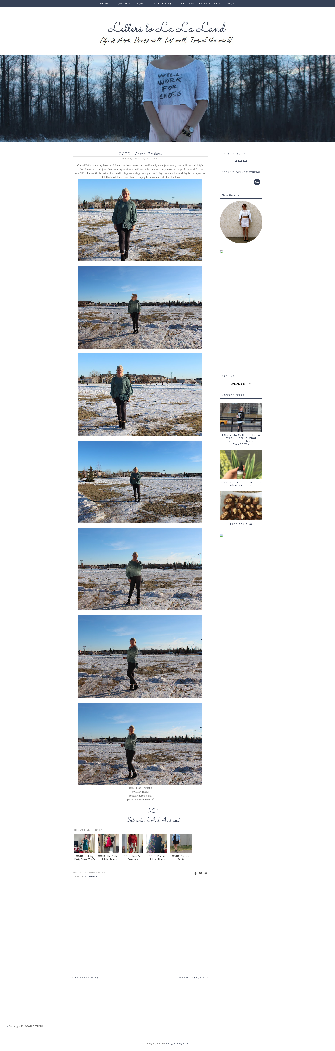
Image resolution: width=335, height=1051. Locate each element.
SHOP (230, 3)
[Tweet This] (201, 874)
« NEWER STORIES (85, 977)
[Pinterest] (244, 161)
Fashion (91, 876)
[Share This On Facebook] (195, 874)
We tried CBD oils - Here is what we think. (241, 484)
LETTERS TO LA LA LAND (200, 3)
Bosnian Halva (241, 524)
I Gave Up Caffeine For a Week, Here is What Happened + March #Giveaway (241, 439)
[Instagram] (241, 161)
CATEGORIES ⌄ (163, 3)
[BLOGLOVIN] (246, 161)
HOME (104, 3)
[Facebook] (236, 161)
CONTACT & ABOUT (130, 3)
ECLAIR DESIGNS (177, 1044)
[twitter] (239, 161)
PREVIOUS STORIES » (194, 977)
